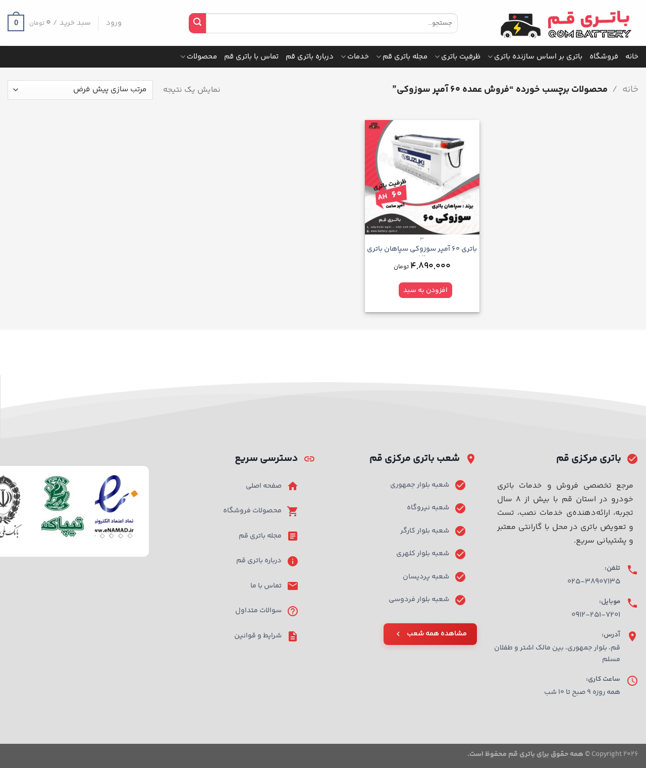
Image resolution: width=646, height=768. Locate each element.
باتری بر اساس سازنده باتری (538, 57)
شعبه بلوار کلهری (422, 553)
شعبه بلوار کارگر (424, 531)
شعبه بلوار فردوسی (419, 599)
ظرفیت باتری (460, 57)
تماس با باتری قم (251, 57)
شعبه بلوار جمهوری (419, 485)
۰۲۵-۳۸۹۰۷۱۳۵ (593, 581)
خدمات (358, 57)
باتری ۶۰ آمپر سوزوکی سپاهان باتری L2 (422, 254)
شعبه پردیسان (426, 576)
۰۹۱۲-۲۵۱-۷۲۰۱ (595, 615)
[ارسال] (197, 23)
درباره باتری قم (310, 57)
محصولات (202, 57)
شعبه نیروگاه (428, 507)
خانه (631, 57)
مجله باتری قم (405, 57)
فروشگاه (603, 57)
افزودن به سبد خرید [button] (425, 292)
